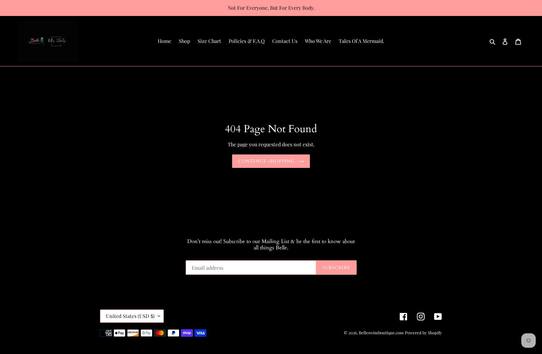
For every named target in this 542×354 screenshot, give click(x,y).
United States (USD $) (130, 316)
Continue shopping (266, 161)
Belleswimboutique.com (381, 332)
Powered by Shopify (423, 332)
